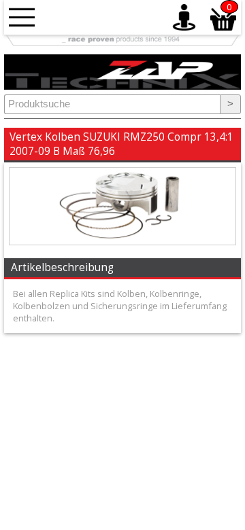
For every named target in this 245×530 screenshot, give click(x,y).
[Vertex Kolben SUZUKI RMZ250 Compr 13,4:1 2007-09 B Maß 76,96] (122, 241)
